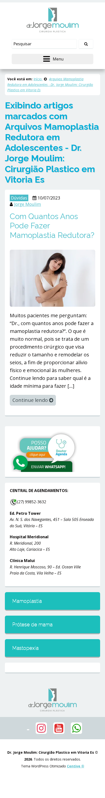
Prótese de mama (32, 624)
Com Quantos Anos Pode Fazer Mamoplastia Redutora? (52, 226)
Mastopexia (25, 648)
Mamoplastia (27, 601)
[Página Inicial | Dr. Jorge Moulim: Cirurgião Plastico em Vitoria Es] (52, 20)
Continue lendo (30, 400)
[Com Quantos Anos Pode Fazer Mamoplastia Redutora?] (52, 277)
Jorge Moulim (27, 204)
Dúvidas (19, 198)
